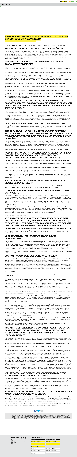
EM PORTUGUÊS (51, 444)
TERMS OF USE (13, 442)
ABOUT (12, 439)
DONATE (12, 440)
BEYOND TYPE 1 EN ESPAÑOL (51, 439)
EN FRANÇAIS (36, 443)
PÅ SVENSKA (36, 444)
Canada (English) (37, 453)
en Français (51, 450)
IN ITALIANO (51, 441)
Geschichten (60, 4)
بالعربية (34, 446)
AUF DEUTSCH (36, 441)
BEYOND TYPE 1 (33, 439)
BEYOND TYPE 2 (34, 448)
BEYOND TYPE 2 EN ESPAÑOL (51, 448)
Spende (70, 4)
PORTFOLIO (13, 441)
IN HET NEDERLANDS (52, 443)
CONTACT (12, 443)
